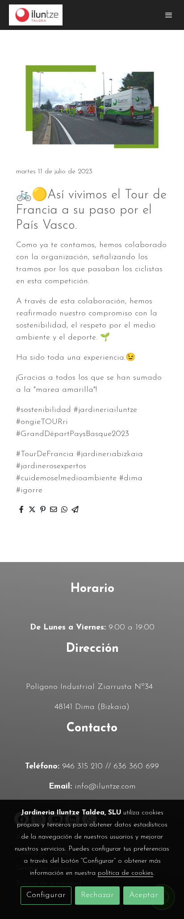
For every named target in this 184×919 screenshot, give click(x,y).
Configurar (46, 895)
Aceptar (143, 895)
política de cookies (125, 873)
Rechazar (97, 895)
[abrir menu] (169, 15)
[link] (36, 14)
